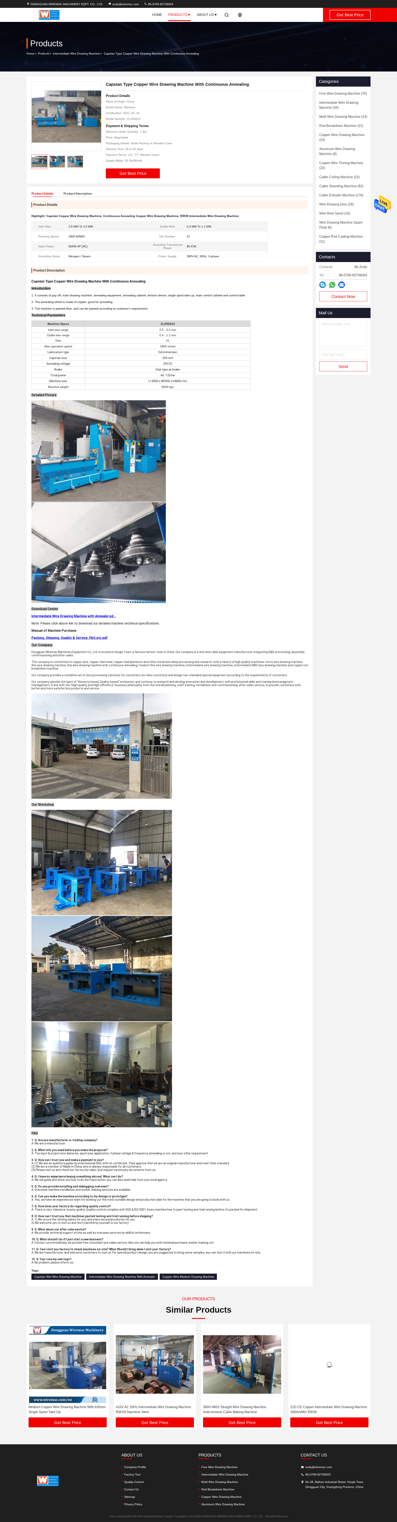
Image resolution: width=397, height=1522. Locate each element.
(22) (341, 165)
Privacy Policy (133, 1504)
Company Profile (135, 1467)
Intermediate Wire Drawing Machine (76, 53)
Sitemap (129, 1496)
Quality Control (134, 1482)
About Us (205, 15)
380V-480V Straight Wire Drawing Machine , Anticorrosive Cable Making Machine (148, 1409)
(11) (341, 239)
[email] (341, 284)
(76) (343, 93)
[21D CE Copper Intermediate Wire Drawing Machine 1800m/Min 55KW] (242, 1364)
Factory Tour (132, 1474)
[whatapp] (332, 285)
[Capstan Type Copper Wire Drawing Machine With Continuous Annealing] (66, 116)
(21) (341, 126)
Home (157, 15)
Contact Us (131, 1489)
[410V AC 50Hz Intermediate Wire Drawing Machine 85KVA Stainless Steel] (68, 1364)
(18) (336, 204)
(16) (334, 213)
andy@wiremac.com (125, 4)
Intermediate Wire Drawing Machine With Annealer (122, 1276)
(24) (342, 137)
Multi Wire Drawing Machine (219, 1482)
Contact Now (343, 296)
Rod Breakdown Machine (217, 1489)
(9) (337, 151)
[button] (33, 1372)
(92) (341, 186)
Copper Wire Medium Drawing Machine (188, 1276)
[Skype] (322, 284)
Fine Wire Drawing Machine (219, 1467)
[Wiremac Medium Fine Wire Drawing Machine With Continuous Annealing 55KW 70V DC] (329, 1364)
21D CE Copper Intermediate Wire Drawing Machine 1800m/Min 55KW (241, 1409)
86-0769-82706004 (160, 4)
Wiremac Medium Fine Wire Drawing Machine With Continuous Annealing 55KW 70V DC (327, 1409)
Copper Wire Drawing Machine (221, 1496)
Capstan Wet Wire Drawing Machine (58, 1276)
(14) (343, 116)
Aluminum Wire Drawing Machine (223, 1504)
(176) (341, 195)
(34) (338, 105)
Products (177, 15)
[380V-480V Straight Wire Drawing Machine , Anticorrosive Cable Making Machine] (155, 1364)
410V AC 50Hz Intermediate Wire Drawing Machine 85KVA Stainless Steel (66, 1409)
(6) (340, 225)
